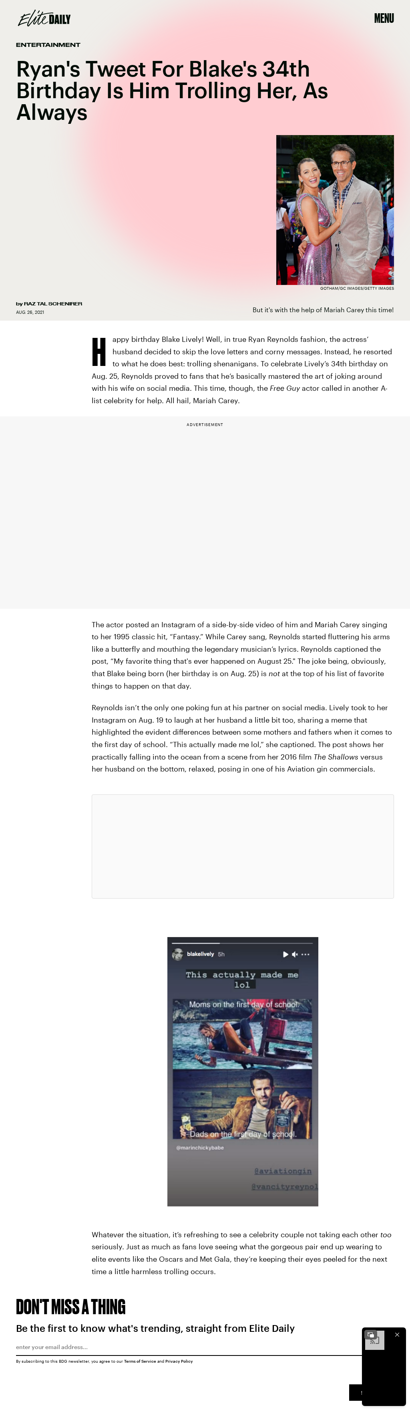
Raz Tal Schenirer (53, 303)
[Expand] (370, 1334)
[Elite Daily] (44, 18)
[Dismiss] (397, 1334)
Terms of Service (140, 1361)
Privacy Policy (179, 1361)
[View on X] (242, 846)
